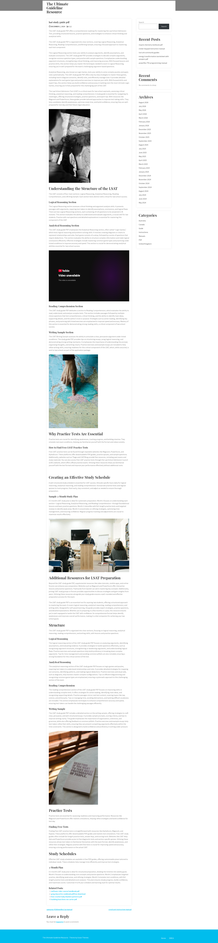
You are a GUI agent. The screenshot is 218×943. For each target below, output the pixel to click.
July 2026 (142, 106)
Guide (141, 228)
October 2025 (144, 137)
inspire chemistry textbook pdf (150, 45)
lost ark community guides (149, 52)
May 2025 (142, 156)
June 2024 (143, 199)
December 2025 (145, 129)
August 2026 (143, 102)
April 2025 (143, 160)
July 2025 (142, 149)
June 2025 (143, 152)
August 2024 (143, 191)
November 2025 (145, 133)
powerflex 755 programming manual (153, 63)
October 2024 (144, 183)
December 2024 (145, 175)
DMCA (171, 938)
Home (163, 938)
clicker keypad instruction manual (152, 49)
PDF (70, 26)
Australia (142, 221)
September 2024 (145, 187)
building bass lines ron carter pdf (64, 899)
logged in (59, 922)
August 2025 (143, 145)
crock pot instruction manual (120, 909)
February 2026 (144, 122)
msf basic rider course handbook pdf (65, 891)
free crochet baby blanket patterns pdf (66, 896)
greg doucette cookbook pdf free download (68, 894)
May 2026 (142, 110)
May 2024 (142, 202)
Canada (142, 224)
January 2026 (144, 125)
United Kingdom (145, 244)
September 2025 (145, 141)
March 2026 (143, 118)
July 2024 (142, 195)
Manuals (142, 236)
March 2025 (143, 164)
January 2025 (144, 172)
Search (141, 22)
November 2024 (145, 179)
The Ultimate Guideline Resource (57, 7)
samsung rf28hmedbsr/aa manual (59, 909)
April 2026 (143, 114)
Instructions (143, 232)
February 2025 (144, 168)
